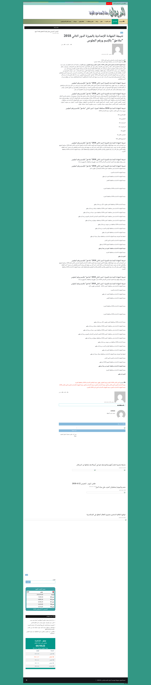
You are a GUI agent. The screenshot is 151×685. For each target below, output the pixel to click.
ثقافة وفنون (81, 21)
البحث (54, 579)
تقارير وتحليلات (90, 21)
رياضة (97, 21)
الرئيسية (121, 21)
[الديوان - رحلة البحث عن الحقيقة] (106, 12)
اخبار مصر (115, 21)
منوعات (75, 21)
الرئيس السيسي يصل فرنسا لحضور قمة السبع (46, 31)
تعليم (101, 21)
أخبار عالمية (108, 21)
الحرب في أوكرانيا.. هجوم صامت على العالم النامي (42, 622)
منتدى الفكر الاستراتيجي (66, 21)
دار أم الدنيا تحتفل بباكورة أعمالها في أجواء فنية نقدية (42, 620)
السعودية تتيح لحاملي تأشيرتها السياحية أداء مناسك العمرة (41, 625)
